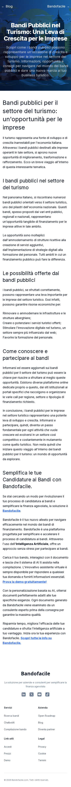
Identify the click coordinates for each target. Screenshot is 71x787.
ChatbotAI (9, 722)
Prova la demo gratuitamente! (25, 582)
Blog (40, 722)
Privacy (42, 746)
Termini (42, 760)
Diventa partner (46, 729)
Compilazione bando (15, 729)
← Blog (7, 6)
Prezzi (7, 753)
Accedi (8, 746)
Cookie (42, 753)
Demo (7, 760)
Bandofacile (11, 510)
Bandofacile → (58, 6)
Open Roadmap (46, 715)
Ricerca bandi (11, 715)
